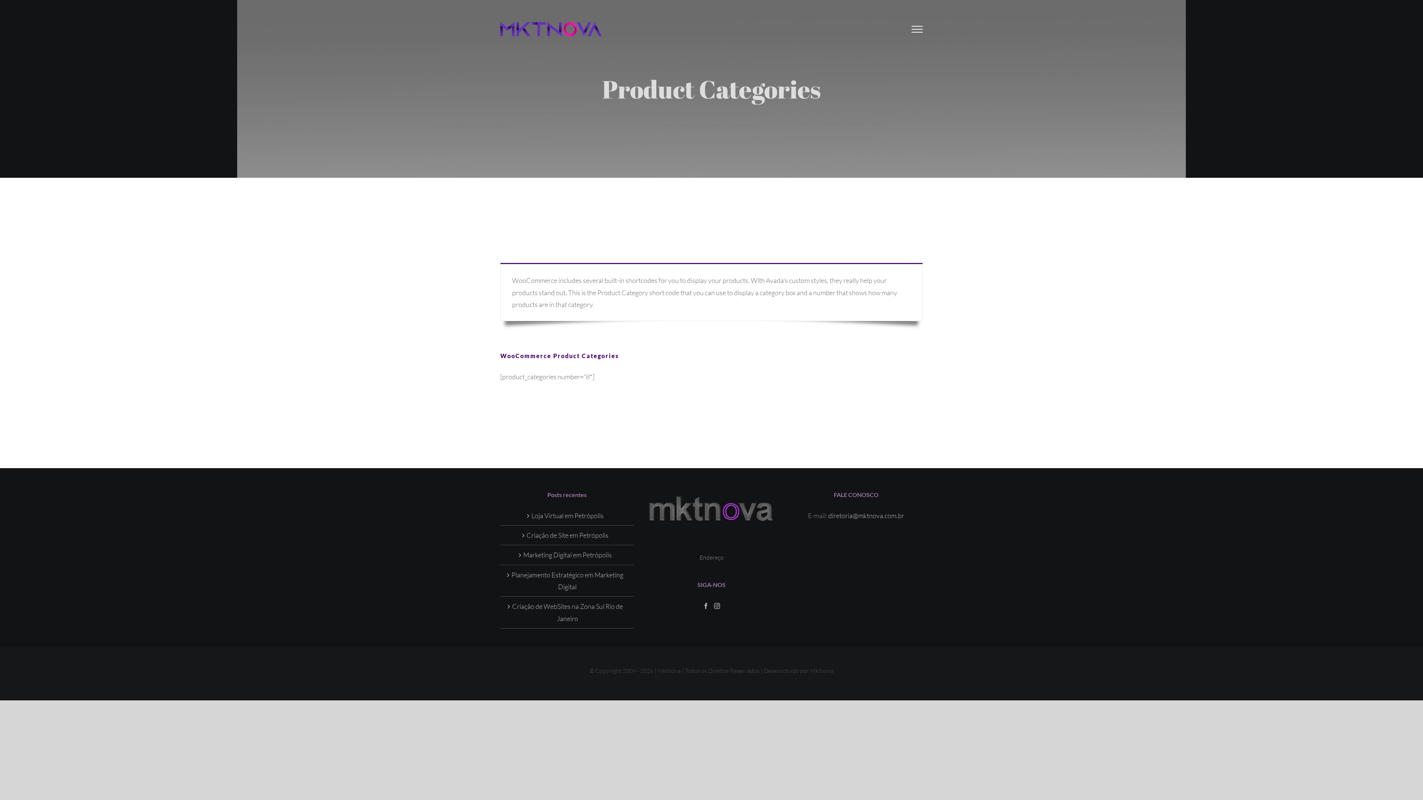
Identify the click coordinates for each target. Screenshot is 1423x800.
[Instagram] (717, 606)
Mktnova (821, 670)
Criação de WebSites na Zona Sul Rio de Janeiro (567, 612)
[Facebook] (706, 606)
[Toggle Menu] (917, 29)
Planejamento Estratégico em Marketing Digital (567, 581)
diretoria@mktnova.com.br (866, 515)
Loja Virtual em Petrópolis (567, 515)
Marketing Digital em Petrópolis (567, 555)
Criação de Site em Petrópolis (567, 535)
